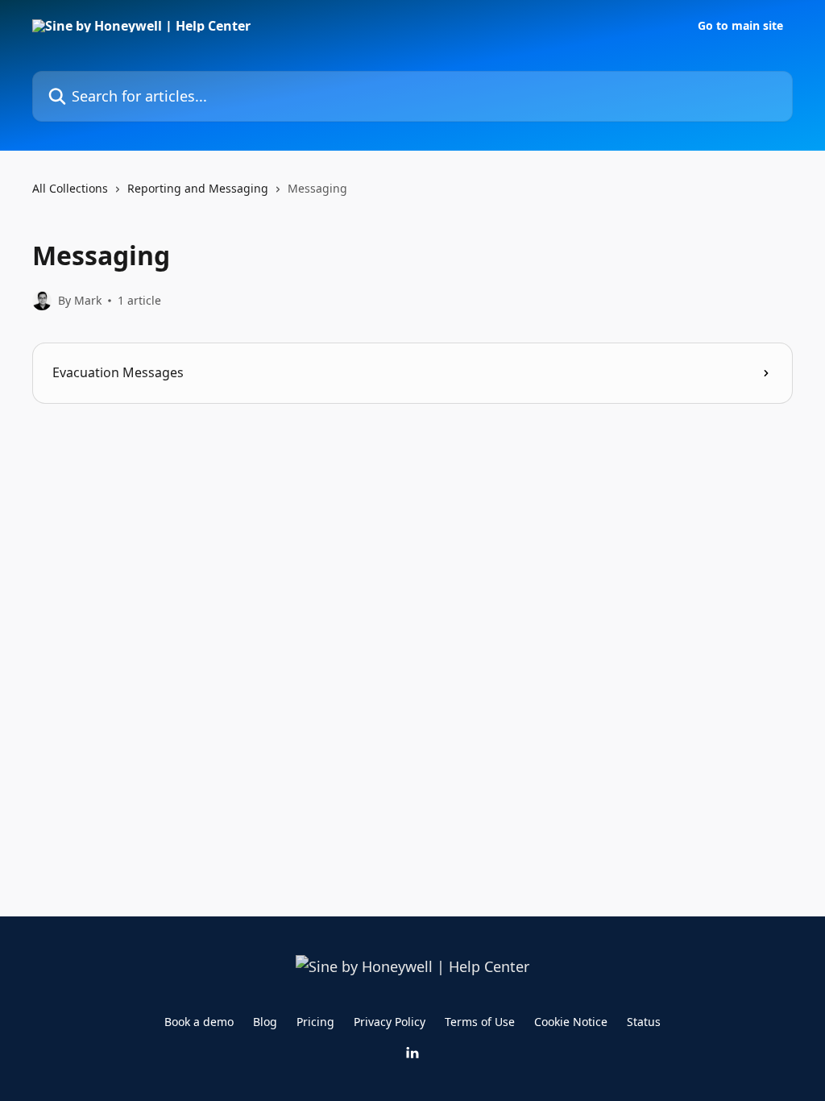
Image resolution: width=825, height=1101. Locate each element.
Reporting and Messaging (197, 188)
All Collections (70, 188)
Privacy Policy (389, 1021)
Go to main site (740, 25)
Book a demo (199, 1021)
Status (644, 1021)
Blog (265, 1021)
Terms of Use (480, 1021)
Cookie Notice (570, 1021)
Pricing (315, 1021)
